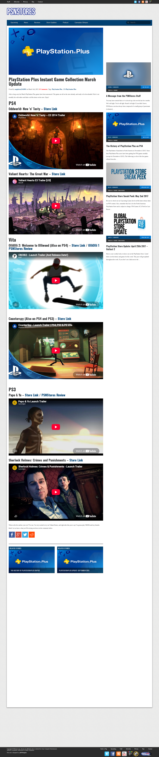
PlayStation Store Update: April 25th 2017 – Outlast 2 (127, 248)
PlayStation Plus (57, 89)
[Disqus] (54, 606)
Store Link (50, 108)
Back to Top (103, 749)
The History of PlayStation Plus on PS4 (124, 146)
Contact (40, 1)
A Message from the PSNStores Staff (123, 95)
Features (115, 90)
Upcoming (113, 749)
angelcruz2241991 (20, 89)
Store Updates (121, 190)
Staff (8, 1)
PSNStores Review (53, 395)
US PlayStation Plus (69, 89)
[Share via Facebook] (12, 537)
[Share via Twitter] (25, 537)
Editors (110, 87)
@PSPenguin (23, 752)
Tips (33, 1)
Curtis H (110, 237)
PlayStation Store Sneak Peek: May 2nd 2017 (127, 196)
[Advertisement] (107, 11)
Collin (109, 137)
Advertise (17, 1)
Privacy (25, 1)
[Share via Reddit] (32, 537)
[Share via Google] (18, 537)
